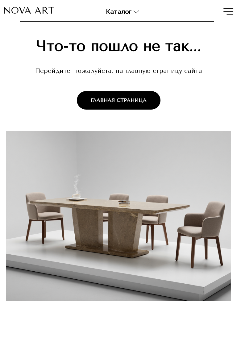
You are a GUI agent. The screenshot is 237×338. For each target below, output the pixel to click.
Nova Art (29, 10)
